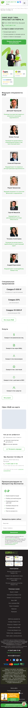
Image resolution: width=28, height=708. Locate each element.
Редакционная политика (14, 690)
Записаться (14, 532)
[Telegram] (18, 2)
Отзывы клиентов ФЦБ (14, 627)
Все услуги (7, 398)
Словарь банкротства (14, 621)
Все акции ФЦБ (9, 320)
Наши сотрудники (14, 606)
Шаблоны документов (14, 619)
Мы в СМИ (14, 600)
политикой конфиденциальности (11, 543)
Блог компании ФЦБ (14, 603)
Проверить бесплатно (13, 699)
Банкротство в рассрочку (14, 597)
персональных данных (10, 539)
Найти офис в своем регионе (14, 635)
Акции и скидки (14, 592)
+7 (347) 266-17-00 (11, 2)
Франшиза (14, 611)
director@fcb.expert (14, 655)
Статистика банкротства (14, 630)
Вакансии (14, 608)
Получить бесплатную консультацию (14, 42)
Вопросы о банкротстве (14, 624)
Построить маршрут (15, 449)
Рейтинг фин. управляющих (14, 633)
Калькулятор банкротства (14, 594)
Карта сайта (14, 688)
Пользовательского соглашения (14, 644)
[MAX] (20, 2)
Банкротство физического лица (14, 576)
